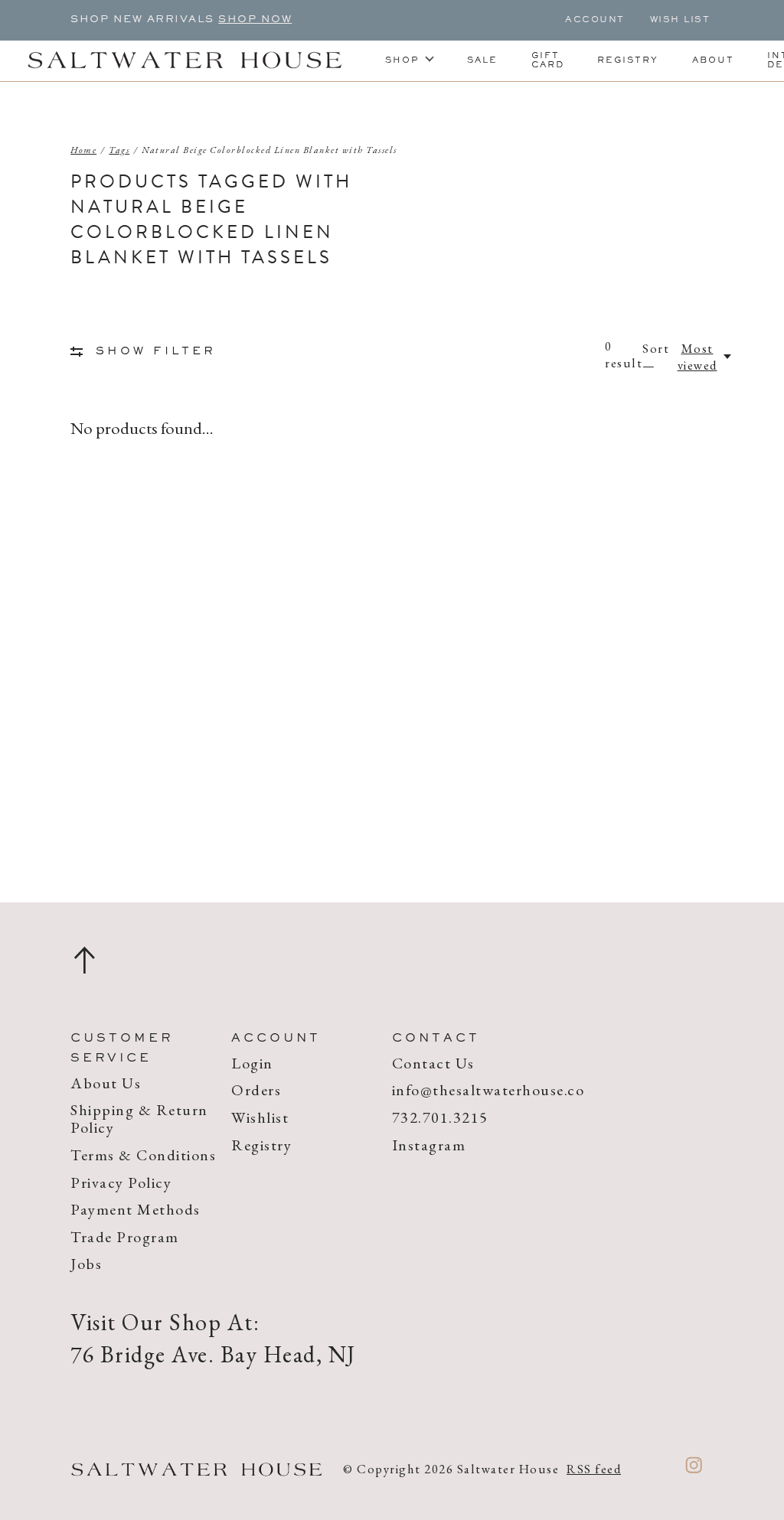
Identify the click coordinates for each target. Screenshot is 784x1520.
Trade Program (124, 1237)
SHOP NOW (255, 19)
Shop (402, 60)
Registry (627, 60)
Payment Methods (135, 1209)
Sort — (655, 356)
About (713, 60)
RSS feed (594, 1468)
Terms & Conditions (143, 1155)
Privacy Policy (121, 1182)
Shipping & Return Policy (139, 1118)
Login (252, 1063)
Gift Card (547, 60)
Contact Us (433, 1063)
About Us (105, 1083)
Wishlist (260, 1117)
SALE (482, 60)
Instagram (429, 1145)
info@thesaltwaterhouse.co (488, 1090)
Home (83, 150)
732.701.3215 (440, 1117)
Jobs (86, 1264)
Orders (256, 1090)
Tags (119, 150)
